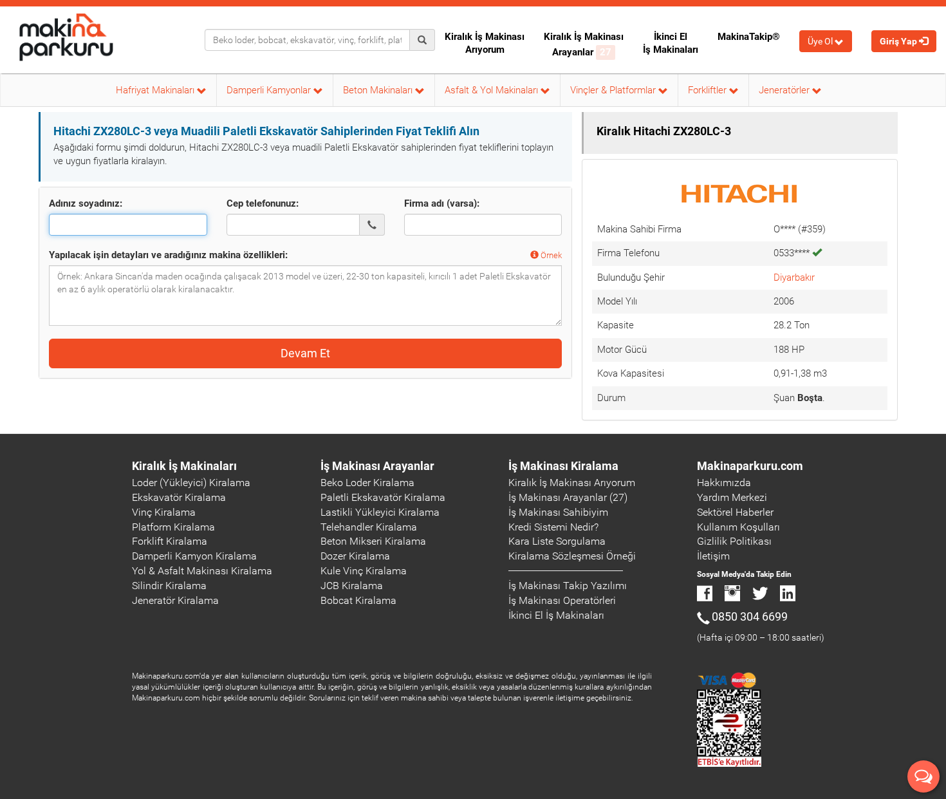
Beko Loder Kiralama (367, 482)
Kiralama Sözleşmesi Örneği (572, 556)
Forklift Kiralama (169, 541)
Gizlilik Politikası (734, 541)
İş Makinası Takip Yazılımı (567, 585)
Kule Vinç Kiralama (363, 571)
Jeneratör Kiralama (175, 600)
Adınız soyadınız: (85, 203)
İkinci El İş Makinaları (670, 43)
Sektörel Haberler (735, 512)
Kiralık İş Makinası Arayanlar (584, 44)
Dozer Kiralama (355, 556)
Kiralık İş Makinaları (184, 466)
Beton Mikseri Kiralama (373, 541)
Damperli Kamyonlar (270, 90)
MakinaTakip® (749, 36)
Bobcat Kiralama (358, 600)
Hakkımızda (724, 482)
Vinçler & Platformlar (614, 90)
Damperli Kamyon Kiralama (194, 556)
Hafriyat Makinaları (156, 90)
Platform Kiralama (173, 527)
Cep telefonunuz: (263, 203)
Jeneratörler (785, 90)
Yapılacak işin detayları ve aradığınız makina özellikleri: (168, 255)
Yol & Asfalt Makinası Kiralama (202, 571)
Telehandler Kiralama (368, 527)
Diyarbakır (794, 277)
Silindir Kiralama (169, 585)
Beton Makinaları (379, 90)
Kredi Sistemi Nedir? (553, 527)
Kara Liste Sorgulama (557, 541)
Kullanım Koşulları (738, 527)
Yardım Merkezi (732, 497)
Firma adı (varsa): (441, 203)
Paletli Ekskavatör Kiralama (382, 497)
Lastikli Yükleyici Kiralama (380, 512)
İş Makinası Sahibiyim (558, 512)
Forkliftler (708, 90)
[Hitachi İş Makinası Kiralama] (740, 192)
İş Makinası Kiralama (563, 466)
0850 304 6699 (750, 616)
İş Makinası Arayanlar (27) (567, 497)
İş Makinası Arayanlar (377, 466)
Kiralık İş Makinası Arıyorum (484, 43)
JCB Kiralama (351, 585)
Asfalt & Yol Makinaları (493, 90)
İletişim (713, 556)
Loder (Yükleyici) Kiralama (191, 482)
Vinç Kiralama (164, 512)
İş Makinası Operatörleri (562, 600)
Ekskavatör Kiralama (179, 497)
